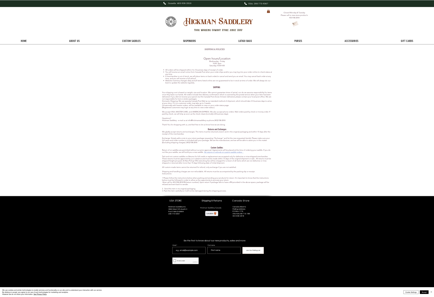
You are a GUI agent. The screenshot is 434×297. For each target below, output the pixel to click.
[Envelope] (295, 23)
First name (211, 245)
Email (174, 245)
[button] (268, 11)
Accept (424, 292)
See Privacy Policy (40, 294)
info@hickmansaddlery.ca (198, 120)
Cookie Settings (411, 292)
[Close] (431, 292)
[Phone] (164, 3)
